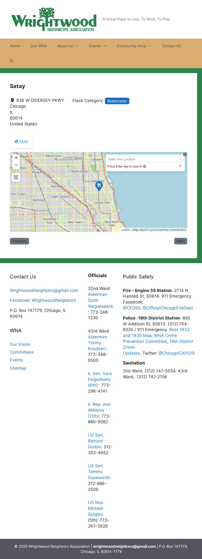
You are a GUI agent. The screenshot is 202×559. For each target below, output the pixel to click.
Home (15, 46)
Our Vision (20, 344)
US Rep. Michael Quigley (96, 508)
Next (181, 241)
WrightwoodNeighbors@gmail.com (44, 290)
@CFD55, (133, 307)
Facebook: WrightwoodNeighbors (43, 300)
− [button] (16, 165)
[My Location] (144, 166)
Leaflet (125, 229)
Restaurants (117, 101)
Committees (22, 352)
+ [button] (16, 157)
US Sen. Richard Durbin (96, 441)
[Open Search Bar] (11, 60)
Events (95, 46)
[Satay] (99, 186)
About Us (65, 46)
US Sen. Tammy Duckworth (98, 471)
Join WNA (38, 46)
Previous (20, 241)
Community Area (131, 46)
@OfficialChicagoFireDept (168, 307)
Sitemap (18, 368)
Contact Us (171, 46)
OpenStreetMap (159, 229)
